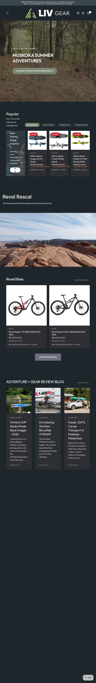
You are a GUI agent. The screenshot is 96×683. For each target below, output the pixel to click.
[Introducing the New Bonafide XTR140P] (48, 400)
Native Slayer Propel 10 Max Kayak (58, 159)
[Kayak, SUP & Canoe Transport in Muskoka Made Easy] (77, 400)
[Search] (78, 13)
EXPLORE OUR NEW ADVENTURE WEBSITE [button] (34, 71)
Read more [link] (14, 465)
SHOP (15, 170)
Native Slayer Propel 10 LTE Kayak (36, 159)
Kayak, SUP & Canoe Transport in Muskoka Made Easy (76, 430)
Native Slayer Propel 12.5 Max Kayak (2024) (80, 159)
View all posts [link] (82, 382)
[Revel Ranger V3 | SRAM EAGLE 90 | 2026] (26, 305)
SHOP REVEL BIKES (48, 357)
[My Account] (83, 13)
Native (33, 153)
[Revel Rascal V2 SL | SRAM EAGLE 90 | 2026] (69, 305)
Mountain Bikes (48, 125)
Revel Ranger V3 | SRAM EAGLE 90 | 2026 (24, 333)
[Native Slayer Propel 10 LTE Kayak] (37, 140)
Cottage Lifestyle (81, 125)
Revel (11, 329)
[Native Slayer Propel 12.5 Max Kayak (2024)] (80, 140)
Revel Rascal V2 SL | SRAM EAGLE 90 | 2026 (68, 333)
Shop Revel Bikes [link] (81, 280)
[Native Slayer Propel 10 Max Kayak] (58, 140)
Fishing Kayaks (32, 125)
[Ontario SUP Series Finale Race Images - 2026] (19, 400)
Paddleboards (64, 125)
